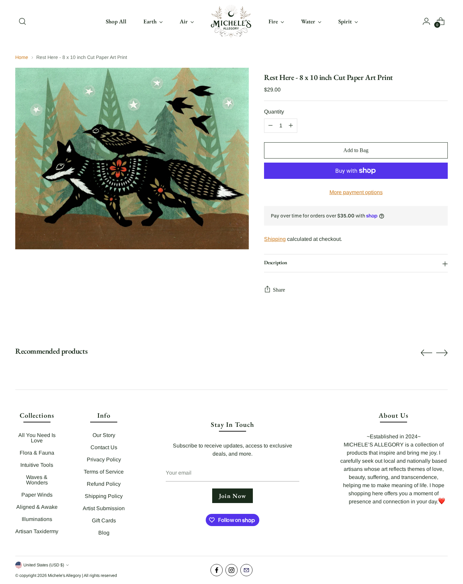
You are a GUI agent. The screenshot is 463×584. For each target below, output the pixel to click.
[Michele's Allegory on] (246, 570)
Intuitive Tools (36, 465)
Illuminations (37, 519)
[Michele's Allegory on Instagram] (231, 570)
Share (279, 290)
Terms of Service (104, 472)
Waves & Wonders (37, 479)
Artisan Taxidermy (36, 531)
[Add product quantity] (291, 125)
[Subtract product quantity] (270, 125)
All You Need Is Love (37, 437)
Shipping (275, 239)
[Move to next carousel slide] (442, 352)
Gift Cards (104, 520)
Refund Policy (104, 484)
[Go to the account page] (426, 21)
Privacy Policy (104, 459)
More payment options (356, 192)
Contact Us (103, 447)
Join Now (232, 496)
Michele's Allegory (64, 575)
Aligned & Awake (37, 507)
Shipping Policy (104, 496)
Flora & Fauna (37, 453)
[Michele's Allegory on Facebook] (216, 570)
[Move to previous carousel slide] (426, 353)
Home (21, 57)
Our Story (104, 435)
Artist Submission (104, 508)
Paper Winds (37, 495)
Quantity (274, 111)
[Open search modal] (22, 21)
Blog (103, 533)
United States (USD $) (43, 565)
